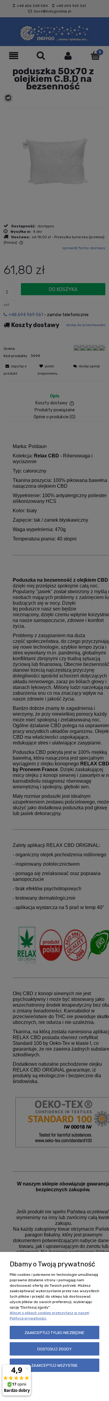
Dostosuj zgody (54, 1349)
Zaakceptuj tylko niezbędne (54, 1332)
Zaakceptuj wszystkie (54, 1365)
